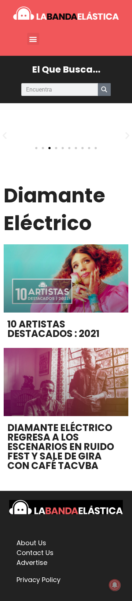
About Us (31, 542)
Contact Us (35, 552)
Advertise (31, 562)
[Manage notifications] (115, 585)
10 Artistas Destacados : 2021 (53, 329)
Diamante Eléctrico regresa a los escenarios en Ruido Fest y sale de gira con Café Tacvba (60, 446)
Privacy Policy (38, 579)
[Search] (104, 89)
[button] (33, 39)
